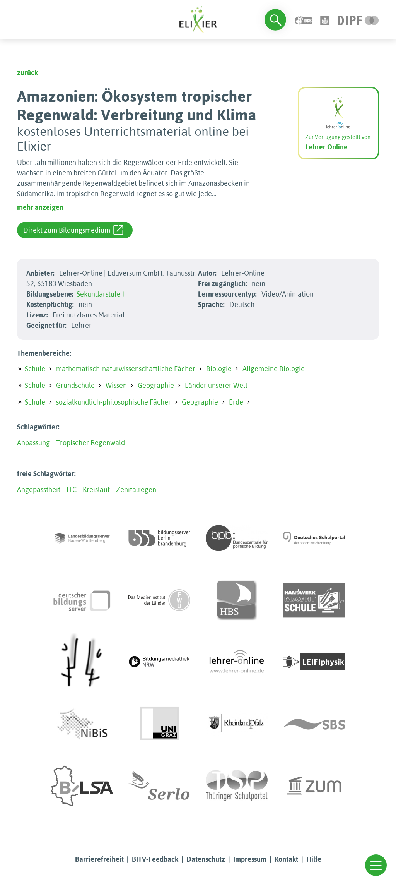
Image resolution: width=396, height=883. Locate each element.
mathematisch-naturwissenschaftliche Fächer (125, 369)
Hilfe (313, 859)
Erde (236, 402)
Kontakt (286, 859)
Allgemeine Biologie (273, 369)
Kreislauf (96, 489)
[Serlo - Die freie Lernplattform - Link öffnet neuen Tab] (159, 786)
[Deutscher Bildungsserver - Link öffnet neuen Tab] (82, 600)
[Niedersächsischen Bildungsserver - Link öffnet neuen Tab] (82, 724)
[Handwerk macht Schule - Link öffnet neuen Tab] (314, 600)
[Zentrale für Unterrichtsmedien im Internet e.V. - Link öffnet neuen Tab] (314, 786)
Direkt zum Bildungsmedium (66, 230)
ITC (72, 489)
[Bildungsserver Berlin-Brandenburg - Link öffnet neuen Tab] (159, 538)
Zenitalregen (136, 489)
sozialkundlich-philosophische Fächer (113, 402)
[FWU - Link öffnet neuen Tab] (159, 600)
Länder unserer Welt (216, 385)
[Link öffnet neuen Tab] (358, 19)
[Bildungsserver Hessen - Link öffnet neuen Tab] (82, 662)
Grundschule (75, 385)
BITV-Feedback (155, 859)
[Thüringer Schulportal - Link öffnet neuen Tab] (237, 786)
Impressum (249, 859)
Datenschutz (205, 859)
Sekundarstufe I (100, 294)
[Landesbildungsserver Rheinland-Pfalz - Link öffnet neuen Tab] (237, 724)
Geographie (156, 385)
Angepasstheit (38, 489)
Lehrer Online (326, 147)
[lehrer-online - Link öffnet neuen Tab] (237, 662)
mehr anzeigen (40, 207)
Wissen (116, 385)
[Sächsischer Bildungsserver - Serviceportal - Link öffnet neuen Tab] (314, 724)
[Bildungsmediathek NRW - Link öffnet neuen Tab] (159, 662)
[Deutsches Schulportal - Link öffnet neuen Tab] (314, 538)
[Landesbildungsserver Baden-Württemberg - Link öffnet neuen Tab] (82, 538)
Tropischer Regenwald (90, 443)
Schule (35, 369)
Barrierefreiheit (99, 859)
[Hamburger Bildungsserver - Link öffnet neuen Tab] (237, 600)
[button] (376, 865)
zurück (27, 73)
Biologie (219, 369)
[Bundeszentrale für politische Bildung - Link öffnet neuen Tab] (237, 538)
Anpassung (33, 443)
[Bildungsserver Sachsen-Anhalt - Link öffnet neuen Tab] (82, 786)
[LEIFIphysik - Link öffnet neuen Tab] (314, 662)
